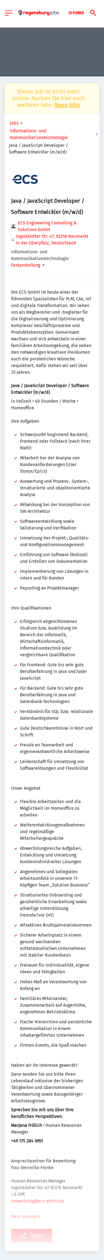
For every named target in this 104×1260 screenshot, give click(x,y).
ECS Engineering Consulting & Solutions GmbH (47, 226)
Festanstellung (25, 265)
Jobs (14, 123)
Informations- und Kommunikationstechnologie (39, 134)
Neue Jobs (67, 105)
